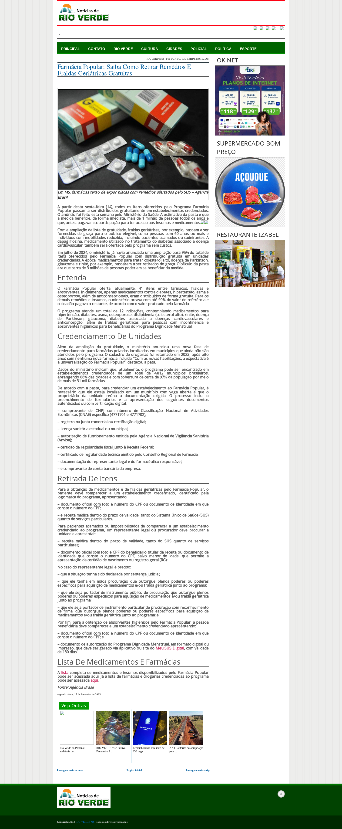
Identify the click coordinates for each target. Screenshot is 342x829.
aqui (94, 680)
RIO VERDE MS (85, 821)
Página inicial (134, 770)
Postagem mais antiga (198, 770)
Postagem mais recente (70, 770)
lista (64, 672)
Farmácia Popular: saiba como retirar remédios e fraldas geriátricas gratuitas (124, 69)
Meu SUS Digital (170, 648)
